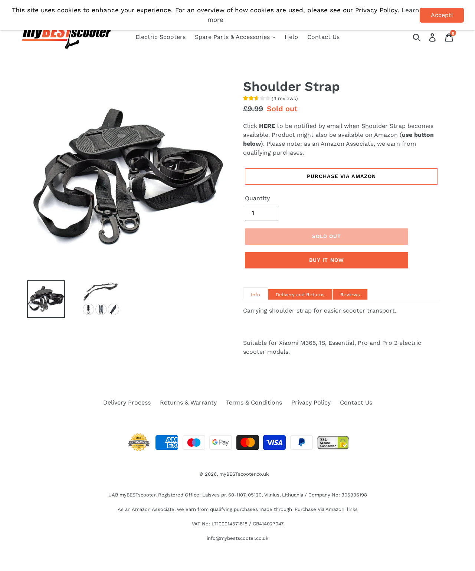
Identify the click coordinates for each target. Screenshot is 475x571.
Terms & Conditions (254, 402)
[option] (40, 299)
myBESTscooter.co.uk (244, 474)
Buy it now (326, 260)
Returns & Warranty (188, 402)
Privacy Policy (311, 402)
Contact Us (323, 36)
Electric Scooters (160, 36)
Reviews (350, 294)
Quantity (257, 198)
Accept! (442, 15)
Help (291, 36)
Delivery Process (127, 402)
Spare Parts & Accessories (233, 36)
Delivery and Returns (300, 294)
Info (255, 294)
